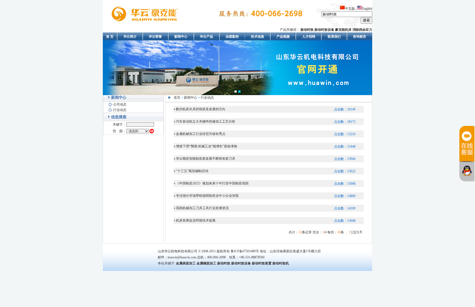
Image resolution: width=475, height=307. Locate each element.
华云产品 (206, 36)
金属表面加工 (186, 263)
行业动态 (119, 110)
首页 (177, 97)
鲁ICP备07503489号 (245, 251)
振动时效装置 (262, 263)
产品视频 (283, 36)
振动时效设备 (241, 263)
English (367, 8)
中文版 (350, 8)
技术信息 (257, 36)
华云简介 (130, 36)
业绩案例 (232, 36)
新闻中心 (180, 36)
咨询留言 (359, 36)
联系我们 (334, 36)
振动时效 (223, 263)
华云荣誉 (155, 36)
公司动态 (119, 104)
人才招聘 (308, 36)
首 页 (110, 36)
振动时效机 (280, 263)
